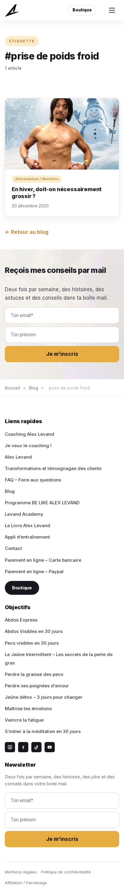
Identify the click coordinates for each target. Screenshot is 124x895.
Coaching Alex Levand (29, 434)
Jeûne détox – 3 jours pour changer (43, 697)
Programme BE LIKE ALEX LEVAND (42, 503)
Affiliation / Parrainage (26, 882)
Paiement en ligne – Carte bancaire (43, 560)
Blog (33, 387)
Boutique (82, 10)
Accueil (12, 387)
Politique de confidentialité (66, 871)
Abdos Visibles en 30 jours (34, 631)
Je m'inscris (62, 354)
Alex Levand (18, 457)
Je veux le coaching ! (28, 445)
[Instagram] (10, 747)
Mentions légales (21, 871)
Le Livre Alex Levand (27, 525)
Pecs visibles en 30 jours (32, 643)
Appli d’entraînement (27, 537)
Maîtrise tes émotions (28, 708)
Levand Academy (24, 514)
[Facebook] (23, 747)
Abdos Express (21, 620)
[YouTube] (50, 747)
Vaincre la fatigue (24, 720)
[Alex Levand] (12, 10)
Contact (13, 548)
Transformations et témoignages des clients (53, 468)
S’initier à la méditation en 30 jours (43, 731)
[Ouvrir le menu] (112, 10)
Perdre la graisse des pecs (34, 674)
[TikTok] (36, 747)
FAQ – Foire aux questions (33, 480)
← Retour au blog (26, 232)
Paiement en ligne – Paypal (34, 571)
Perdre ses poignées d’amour (37, 686)
